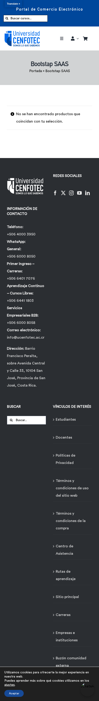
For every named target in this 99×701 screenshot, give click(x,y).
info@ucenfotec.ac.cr (25, 337)
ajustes (9, 684)
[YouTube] (79, 190)
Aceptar (14, 693)
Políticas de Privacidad (65, 459)
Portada (35, 71)
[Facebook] (55, 190)
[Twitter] (63, 190)
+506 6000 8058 (21, 323)
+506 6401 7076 (21, 278)
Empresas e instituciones (67, 636)
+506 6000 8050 (21, 256)
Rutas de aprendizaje (66, 575)
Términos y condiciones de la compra (71, 521)
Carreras (63, 615)
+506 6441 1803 (20, 300)
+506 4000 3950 (21, 234)
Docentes (64, 437)
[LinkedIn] (87, 190)
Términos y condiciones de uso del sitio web (72, 488)
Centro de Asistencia (64, 549)
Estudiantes (66, 419)
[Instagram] (71, 190)
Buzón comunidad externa (71, 661)
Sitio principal (67, 597)
